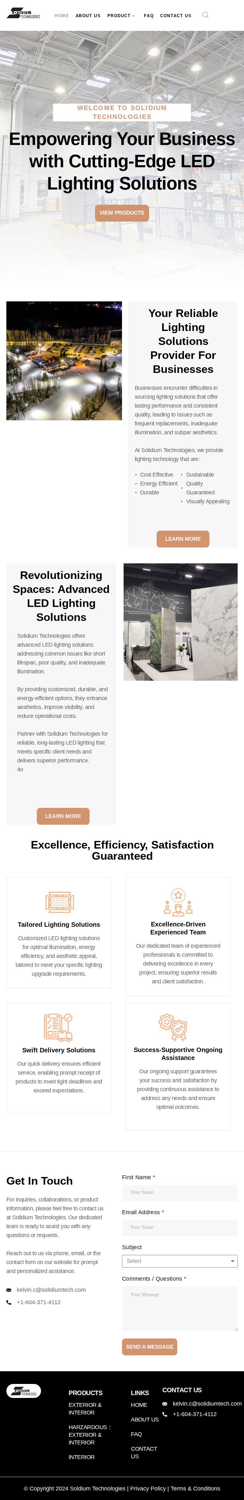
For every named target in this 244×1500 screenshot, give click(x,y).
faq (149, 15)
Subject (132, 1247)
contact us (176, 15)
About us (88, 15)
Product (119, 15)
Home (62, 15)
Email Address (142, 1212)
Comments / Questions (153, 1279)
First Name (137, 1177)
